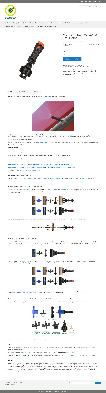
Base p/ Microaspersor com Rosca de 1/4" (54, 178)
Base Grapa (23, 242)
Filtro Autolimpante (76, 355)
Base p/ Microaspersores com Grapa (78, 178)
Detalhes (10, 91)
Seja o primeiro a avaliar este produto (72, 42)
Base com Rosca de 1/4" (26, 189)
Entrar (91, 1)
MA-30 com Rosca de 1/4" (20, 170)
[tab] (10, 91)
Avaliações (35, 91)
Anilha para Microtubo (45, 219)
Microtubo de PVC (24, 219)
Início (6, 30)
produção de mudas (44, 96)
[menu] (53, 24)
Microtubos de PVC (45, 142)
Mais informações (22, 91)
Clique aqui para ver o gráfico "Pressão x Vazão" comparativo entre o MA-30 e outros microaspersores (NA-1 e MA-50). (38, 164)
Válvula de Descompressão (29, 352)
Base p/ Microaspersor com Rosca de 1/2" (30, 178)
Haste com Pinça (59, 291)
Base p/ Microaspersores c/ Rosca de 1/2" (31, 302)
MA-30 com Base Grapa (34, 170)
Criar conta (98, 1)
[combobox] (88, 7)
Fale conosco (8, 386)
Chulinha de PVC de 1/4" (66, 189)
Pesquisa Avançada (10, 384)
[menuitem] (8, 23)
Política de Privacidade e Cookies (13, 382)
